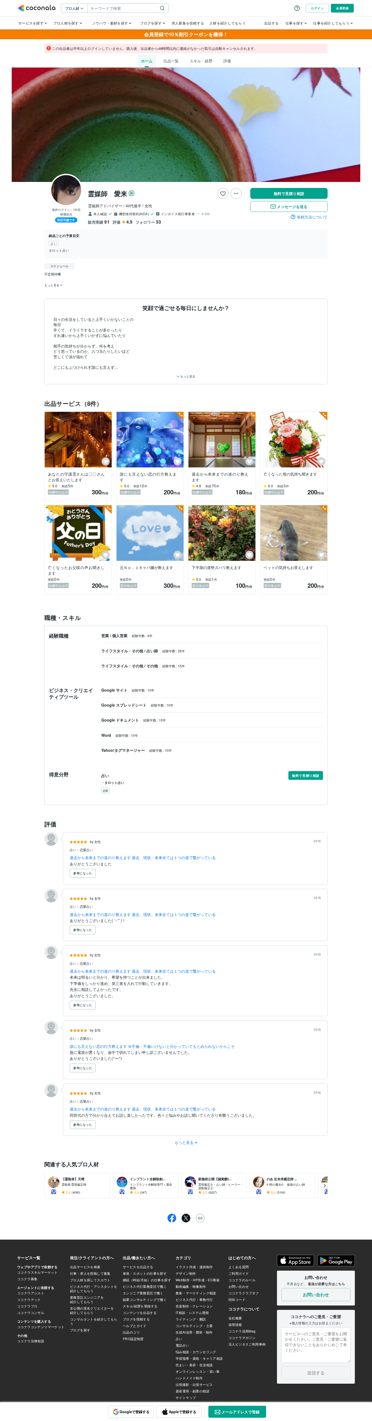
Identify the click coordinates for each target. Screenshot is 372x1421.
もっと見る (187, 376)
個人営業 (120, 635)
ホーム (147, 60)
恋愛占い (86, 849)
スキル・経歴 (201, 60)
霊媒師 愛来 (107, 193)
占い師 (153, 650)
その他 (153, 665)
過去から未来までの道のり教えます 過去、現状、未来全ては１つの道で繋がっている (143, 857)
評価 (227, 60)
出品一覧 (171, 60)
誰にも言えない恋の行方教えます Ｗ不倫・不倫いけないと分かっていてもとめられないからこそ (152, 1046)
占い (73, 849)
